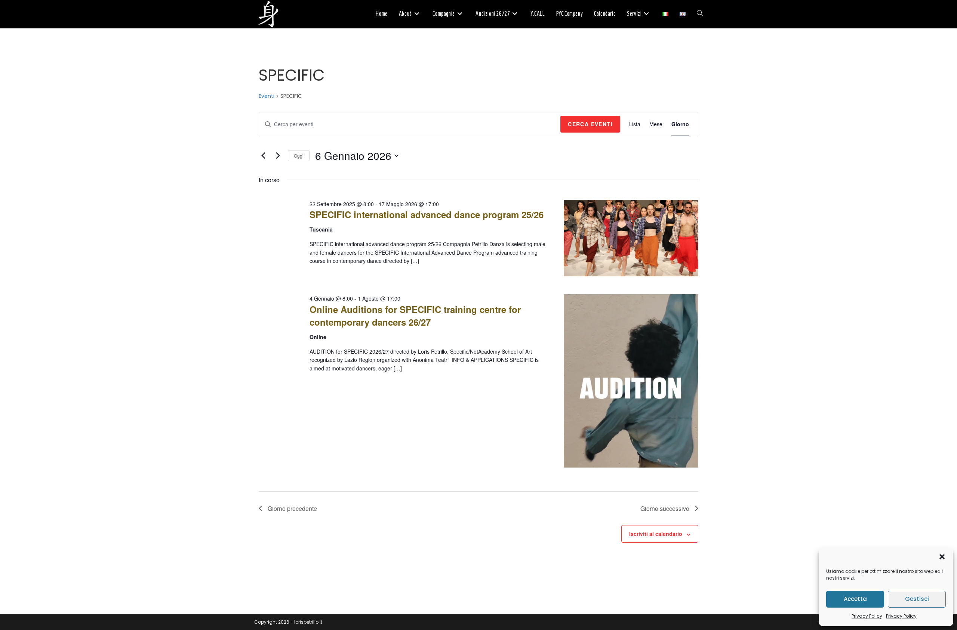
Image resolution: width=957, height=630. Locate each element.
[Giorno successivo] (277, 155)
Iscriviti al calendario (655, 533)
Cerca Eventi (590, 124)
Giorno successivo (664, 508)
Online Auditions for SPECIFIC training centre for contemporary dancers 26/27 (415, 315)
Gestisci (917, 599)
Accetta (855, 599)
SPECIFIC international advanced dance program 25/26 (427, 214)
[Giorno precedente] (263, 155)
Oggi (299, 155)
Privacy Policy (867, 616)
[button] (942, 557)
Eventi (266, 96)
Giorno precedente (292, 508)
